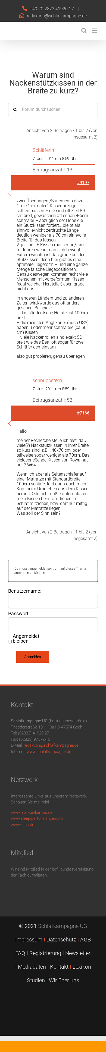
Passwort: (19, 613)
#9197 (83, 182)
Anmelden (32, 657)
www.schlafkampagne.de (49, 751)
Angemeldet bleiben (26, 638)
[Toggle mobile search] (84, 30)
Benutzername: (24, 591)
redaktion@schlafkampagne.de (57, 15)
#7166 (83, 413)
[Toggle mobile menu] (95, 30)
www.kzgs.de (22, 824)
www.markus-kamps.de (31, 812)
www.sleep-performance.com (37, 818)
